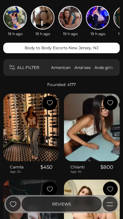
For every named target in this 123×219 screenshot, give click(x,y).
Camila (17, 166)
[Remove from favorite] (49, 103)
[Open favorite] (13, 204)
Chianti (78, 166)
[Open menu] (110, 204)
